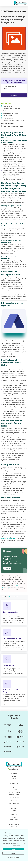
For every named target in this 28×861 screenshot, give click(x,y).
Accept (13, 849)
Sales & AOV (14, 790)
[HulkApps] (20, 2)
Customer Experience (14, 792)
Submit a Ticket (14, 783)
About (14, 776)
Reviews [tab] (15, 596)
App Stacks (14, 808)
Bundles (14, 810)
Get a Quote (14, 95)
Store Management (14, 797)
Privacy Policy (17, 845)
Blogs (14, 817)
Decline (13, 853)
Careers (14, 778)
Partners (14, 806)
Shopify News (14, 819)
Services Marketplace (5, 10)
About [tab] (4, 596)
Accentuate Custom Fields (8, 538)
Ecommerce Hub (14, 824)
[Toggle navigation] (2, 2)
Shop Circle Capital (14, 803)
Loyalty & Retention (14, 794)
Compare (14, 822)
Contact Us (14, 781)
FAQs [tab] (9, 596)
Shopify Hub (14, 826)
